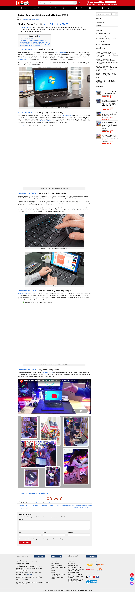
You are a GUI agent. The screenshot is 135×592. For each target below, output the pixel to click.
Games (99, 28)
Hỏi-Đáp (99, 30)
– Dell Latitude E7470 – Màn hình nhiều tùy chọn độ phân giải (34, 44)
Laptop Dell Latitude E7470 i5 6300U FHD (34, 493)
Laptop (24, 8)
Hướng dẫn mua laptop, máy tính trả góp (75, 577)
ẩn (39, 36)
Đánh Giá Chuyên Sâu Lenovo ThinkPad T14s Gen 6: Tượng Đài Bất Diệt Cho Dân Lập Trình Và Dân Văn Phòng (106, 68)
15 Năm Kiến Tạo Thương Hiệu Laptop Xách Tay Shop (76, 570)
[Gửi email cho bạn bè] (54, 498)
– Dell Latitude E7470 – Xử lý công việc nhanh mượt (32, 40)
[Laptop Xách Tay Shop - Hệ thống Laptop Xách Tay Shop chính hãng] (22, 3)
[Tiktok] (87, 577)
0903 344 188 (99, 2)
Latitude (25, 208)
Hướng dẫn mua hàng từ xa (75, 574)
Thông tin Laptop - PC (22, 12)
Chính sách (100, 22)
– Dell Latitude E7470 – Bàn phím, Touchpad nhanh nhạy (33, 42)
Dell (31, 208)
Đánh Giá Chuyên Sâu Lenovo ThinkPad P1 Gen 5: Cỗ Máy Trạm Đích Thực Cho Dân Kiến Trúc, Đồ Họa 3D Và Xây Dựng (107, 54)
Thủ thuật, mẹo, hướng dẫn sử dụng (107, 38)
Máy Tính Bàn (53, 8)
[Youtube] (94, 577)
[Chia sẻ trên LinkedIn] (61, 498)
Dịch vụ (93, 8)
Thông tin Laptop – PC (103, 33)
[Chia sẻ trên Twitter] (51, 498)
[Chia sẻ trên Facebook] (48, 498)
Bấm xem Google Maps (22, 570)
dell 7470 (61, 502)
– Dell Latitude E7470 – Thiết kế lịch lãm (29, 39)
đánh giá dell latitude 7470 (52, 502)
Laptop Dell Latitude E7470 (55, 24)
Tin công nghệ (101, 41)
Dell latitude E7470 (27, 27)
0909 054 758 (91, 556)
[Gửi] (75, 3)
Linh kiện (80, 8)
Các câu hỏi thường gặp (75, 572)
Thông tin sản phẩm (102, 36)
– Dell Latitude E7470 (27, 49)
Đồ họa (99, 25)
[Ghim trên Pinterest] (57, 498)
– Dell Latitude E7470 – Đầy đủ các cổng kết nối (31, 45)
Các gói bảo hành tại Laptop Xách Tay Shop (58, 575)
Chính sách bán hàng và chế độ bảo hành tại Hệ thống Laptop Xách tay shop (75, 580)
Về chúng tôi (72, 563)
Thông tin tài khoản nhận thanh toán (57, 578)
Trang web (70, 532)
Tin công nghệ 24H (109, 8)
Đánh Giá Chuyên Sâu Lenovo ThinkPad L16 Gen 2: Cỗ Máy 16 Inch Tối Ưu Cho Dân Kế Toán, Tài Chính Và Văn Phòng (107, 61)
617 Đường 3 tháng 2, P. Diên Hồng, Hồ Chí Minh (103, 4)
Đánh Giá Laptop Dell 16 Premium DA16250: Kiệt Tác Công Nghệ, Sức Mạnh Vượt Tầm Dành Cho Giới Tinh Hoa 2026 (106, 75)
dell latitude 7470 (67, 502)
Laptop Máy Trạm (38, 8)
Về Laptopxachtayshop (103, 44)
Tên (20, 532)
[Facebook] (97, 577)
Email (45, 532)
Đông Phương (35, 19)
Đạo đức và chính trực (74, 565)
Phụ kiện (67, 8)
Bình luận (21, 519)
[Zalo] (90, 577)
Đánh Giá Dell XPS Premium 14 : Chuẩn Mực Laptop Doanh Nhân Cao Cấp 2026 (106, 81)
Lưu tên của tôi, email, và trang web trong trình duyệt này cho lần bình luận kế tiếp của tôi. (44, 539)
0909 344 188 (110, 2)
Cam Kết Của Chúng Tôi (75, 567)
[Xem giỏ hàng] (79, 2)
